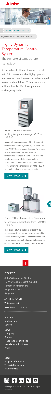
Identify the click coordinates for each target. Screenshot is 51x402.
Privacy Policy (11, 368)
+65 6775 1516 (15, 299)
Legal (7, 358)
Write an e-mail (11, 303)
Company (9, 333)
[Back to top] (25, 263)
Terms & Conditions (14, 365)
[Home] (12, 4)
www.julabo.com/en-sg (15, 307)
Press (7, 348)
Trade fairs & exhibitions (16, 340)
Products (8, 317)
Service (8, 324)
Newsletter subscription (16, 344)
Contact (8, 337)
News (7, 330)
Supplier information (14, 361)
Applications (10, 321)
